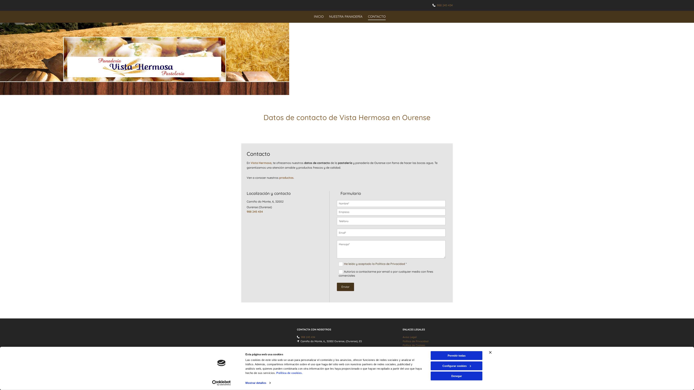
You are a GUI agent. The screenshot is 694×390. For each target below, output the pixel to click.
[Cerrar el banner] (490, 352)
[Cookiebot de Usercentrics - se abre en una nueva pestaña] (221, 383)
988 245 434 (445, 5)
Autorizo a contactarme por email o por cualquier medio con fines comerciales (386, 273)
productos (286, 177)
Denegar (456, 376)
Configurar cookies (454, 365)
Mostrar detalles (255, 382)
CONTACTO (377, 16)
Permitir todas (457, 355)
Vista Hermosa (261, 163)
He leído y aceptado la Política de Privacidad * (375, 264)
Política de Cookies (414, 345)
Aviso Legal (410, 337)
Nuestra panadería (346, 16)
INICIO (319, 16)
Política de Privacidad (416, 341)
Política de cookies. (289, 372)
